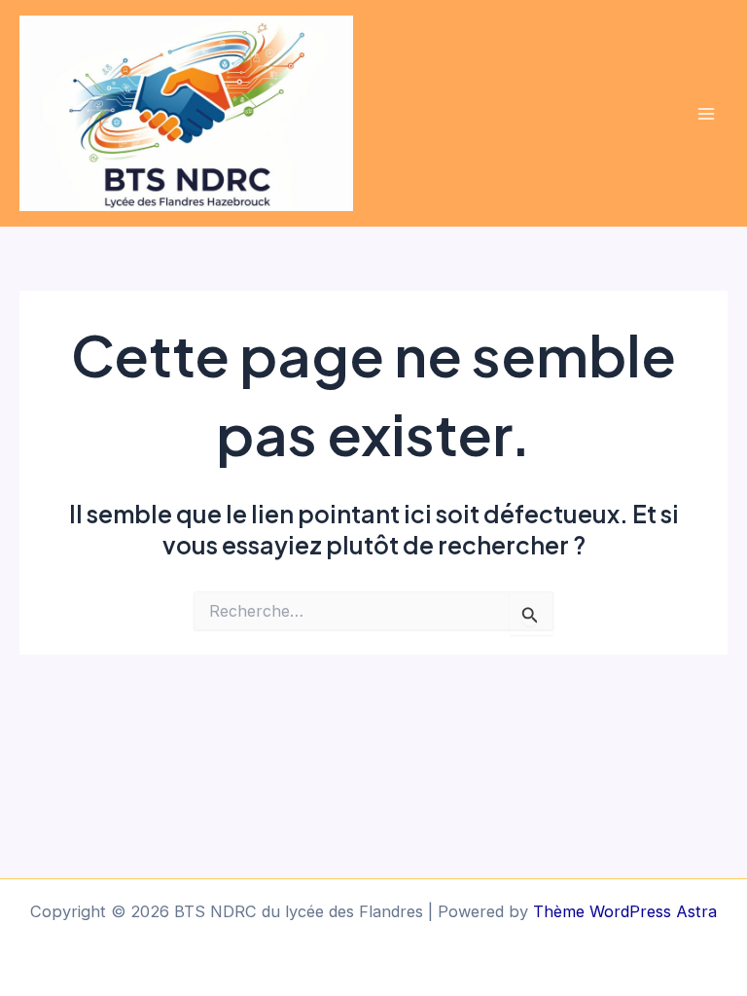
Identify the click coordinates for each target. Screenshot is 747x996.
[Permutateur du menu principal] (706, 113)
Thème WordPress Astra (625, 911)
